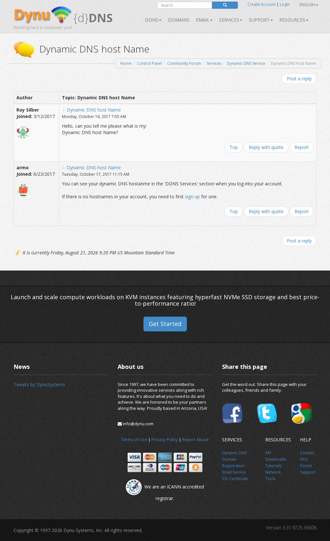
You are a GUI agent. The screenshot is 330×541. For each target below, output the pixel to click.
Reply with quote (266, 147)
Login (285, 4)
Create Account (262, 4)
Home (125, 63)
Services (214, 63)
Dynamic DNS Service (246, 63)
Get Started (165, 324)
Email (202, 20)
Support (259, 20)
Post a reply (299, 78)
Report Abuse (195, 439)
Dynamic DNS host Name (94, 110)
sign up (192, 196)
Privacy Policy (164, 439)
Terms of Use (134, 439)
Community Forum (184, 63)
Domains (178, 20)
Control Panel (149, 63)
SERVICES (229, 20)
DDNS (151, 20)
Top (233, 147)
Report (302, 147)
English (307, 4)
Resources (292, 20)
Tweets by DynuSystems (39, 384)
